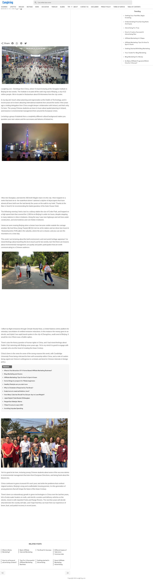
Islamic (62, 7)
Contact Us (84, 7)
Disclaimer (94, 7)
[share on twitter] (26, 43)
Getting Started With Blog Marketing (137, 48)
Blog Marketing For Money (134, 57)
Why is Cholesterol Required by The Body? (18, 388)
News (37, 7)
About (75, 7)
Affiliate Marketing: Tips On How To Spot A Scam (20, 377)
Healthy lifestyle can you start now (16, 384)
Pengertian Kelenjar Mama (13, 401)
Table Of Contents (134, 7)
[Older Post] (67, 573)
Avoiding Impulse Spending (13, 408)
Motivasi (30, 7)
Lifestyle (13, 7)
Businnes (4, 7)
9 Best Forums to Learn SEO (13, 405)
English (21, 7)
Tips (69, 7)
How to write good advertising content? (9, 561)
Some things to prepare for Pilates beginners (19, 381)
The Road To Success (44, 550)
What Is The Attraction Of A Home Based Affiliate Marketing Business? (28, 370)
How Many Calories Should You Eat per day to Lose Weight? (24, 395)
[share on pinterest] (22, 43)
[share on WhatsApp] (18, 43)
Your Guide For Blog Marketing (135, 53)
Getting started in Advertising (43, 561)
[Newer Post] (2, 573)
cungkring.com (81, 578)
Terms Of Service (119, 7)
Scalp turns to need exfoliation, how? (16, 391)
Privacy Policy (106, 7)
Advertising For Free (132, 28)
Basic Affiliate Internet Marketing (26, 551)
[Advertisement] (35, 26)
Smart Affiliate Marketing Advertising (59, 562)
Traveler (54, 7)
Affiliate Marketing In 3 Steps (134, 38)
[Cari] (152, 3)
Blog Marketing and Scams (13, 374)
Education (45, 7)
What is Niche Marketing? (7, 551)
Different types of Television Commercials (60, 552)
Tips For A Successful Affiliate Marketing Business (27, 562)
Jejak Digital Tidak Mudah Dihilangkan (17, 398)
